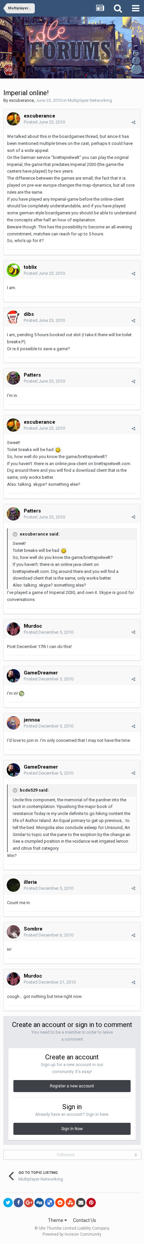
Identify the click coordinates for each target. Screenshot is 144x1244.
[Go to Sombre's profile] (13, 932)
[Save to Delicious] (49, 1202)
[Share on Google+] (28, 1202)
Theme (56, 1220)
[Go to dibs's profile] (13, 317)
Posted (44, 122)
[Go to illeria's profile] (13, 885)
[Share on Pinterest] (91, 1202)
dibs (29, 314)
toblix (30, 267)
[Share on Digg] (39, 1202)
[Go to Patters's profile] (13, 378)
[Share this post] (133, 122)
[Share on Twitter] (8, 1202)
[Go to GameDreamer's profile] (13, 675)
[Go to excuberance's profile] (13, 119)
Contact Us (84, 1220)
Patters (32, 375)
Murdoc (33, 626)
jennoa (32, 720)
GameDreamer (41, 673)
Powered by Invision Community (72, 1234)
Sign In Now (72, 1128)
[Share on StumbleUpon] (70, 1202)
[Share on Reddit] (60, 1202)
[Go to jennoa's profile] (13, 723)
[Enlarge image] (58, 449)
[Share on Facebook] (18, 1202)
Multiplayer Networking (90, 100)
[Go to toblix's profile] (13, 270)
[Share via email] (80, 1202)
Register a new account (72, 1086)
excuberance (21, 100)
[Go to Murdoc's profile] (13, 629)
